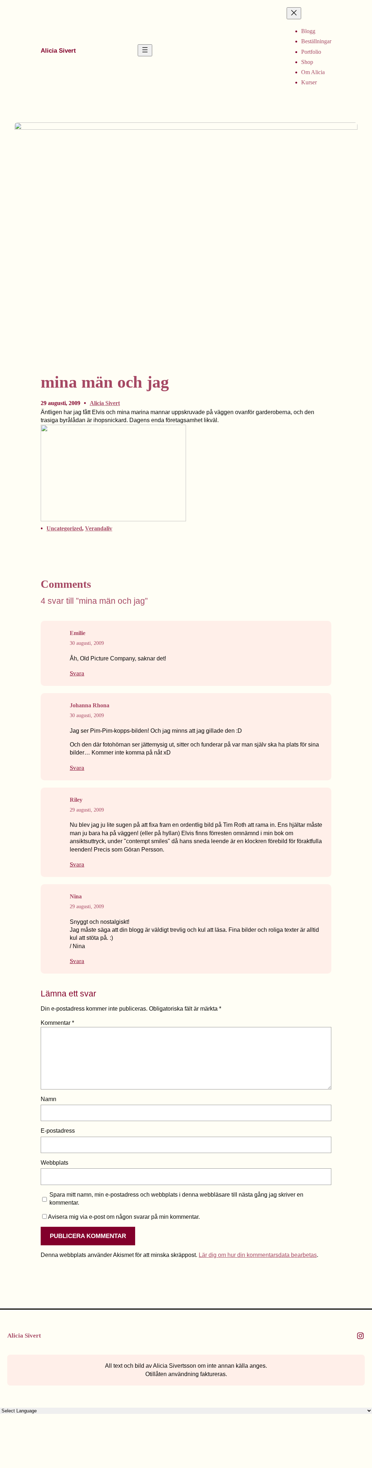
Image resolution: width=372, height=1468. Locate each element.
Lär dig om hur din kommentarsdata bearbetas (258, 1255)
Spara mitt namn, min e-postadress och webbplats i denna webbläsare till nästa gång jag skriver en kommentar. (176, 1199)
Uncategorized (64, 528)
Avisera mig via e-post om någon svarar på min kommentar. (124, 1217)
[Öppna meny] (145, 50)
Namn (48, 1099)
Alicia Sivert (58, 50)
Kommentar (57, 1023)
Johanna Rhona (89, 705)
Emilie (77, 633)
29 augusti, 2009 (87, 810)
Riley (76, 800)
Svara (77, 673)
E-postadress (58, 1131)
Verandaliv (98, 528)
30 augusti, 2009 (87, 643)
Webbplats (54, 1163)
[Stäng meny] (294, 13)
